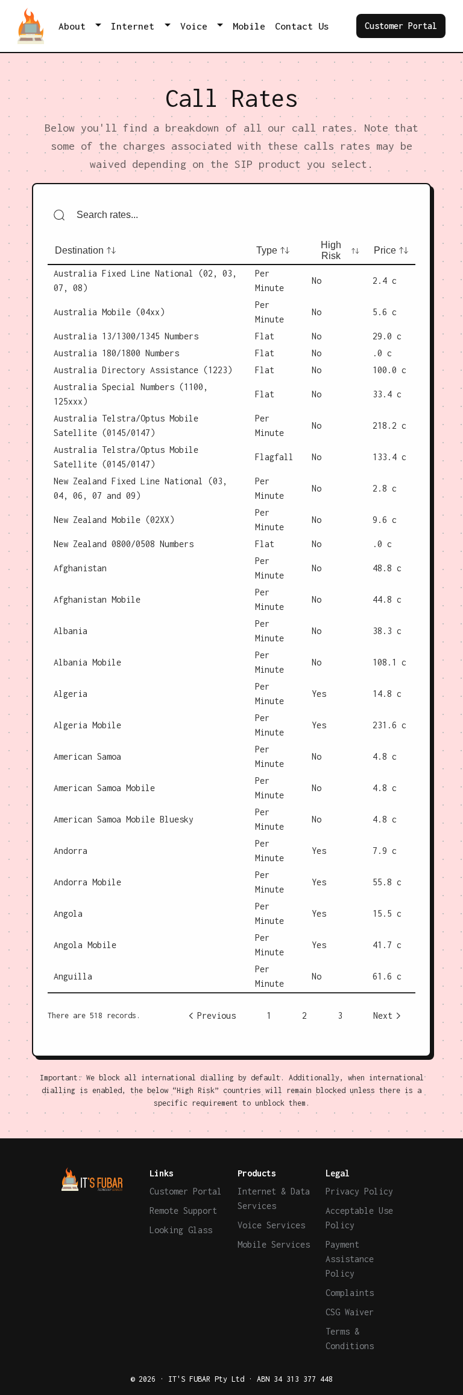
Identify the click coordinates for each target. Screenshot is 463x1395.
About (72, 26)
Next (382, 1015)
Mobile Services (274, 1244)
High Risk (331, 250)
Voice (193, 26)
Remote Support (183, 1210)
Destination (79, 250)
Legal (338, 1173)
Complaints (350, 1293)
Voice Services (271, 1225)
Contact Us (302, 26)
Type (266, 250)
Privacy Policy (359, 1191)
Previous (216, 1015)
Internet (132, 26)
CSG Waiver (350, 1312)
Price (385, 250)
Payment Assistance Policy (350, 1258)
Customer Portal (401, 26)
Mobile (249, 26)
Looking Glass (181, 1230)
